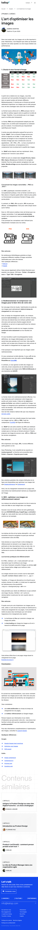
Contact (28, 2)
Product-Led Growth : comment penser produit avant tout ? (18, 845)
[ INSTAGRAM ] (32, 898)
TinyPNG (12, 422)
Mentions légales (17, 920)
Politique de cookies (6, 920)
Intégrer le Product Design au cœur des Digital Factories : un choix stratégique (18, 804)
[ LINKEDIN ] (5, 898)
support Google (22, 730)
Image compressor (10, 757)
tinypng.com (8, 763)
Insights (11, 9)
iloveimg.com (8, 766)
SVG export (7, 749)
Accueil (3, 9)
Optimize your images (11, 746)
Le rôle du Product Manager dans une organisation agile (17, 866)
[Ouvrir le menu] (35, 2)
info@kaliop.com (9, 903)
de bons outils (5, 414)
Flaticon (4, 263)
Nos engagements (6, 912)
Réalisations (23, 909)
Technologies (23, 912)
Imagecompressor (9, 484)
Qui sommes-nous (6, 909)
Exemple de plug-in (7, 659)
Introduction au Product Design (15, 826)
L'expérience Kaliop (6, 914)
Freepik (4, 266)
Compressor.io (8, 760)
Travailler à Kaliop (6, 916)
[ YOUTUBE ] (18, 898)
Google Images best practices (13, 743)
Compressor (21, 484)
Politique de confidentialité (8, 923)
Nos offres (22, 914)
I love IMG (14, 360)
